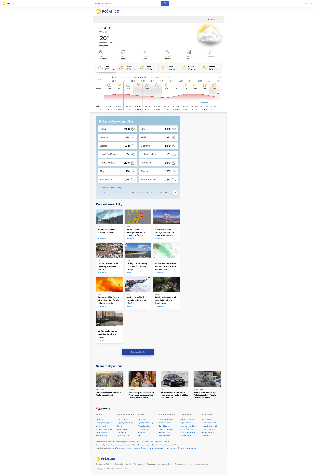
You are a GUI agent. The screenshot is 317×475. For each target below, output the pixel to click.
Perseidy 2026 (134, 442)
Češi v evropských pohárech (159, 442)
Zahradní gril (169, 445)
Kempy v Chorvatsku (187, 420)
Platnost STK (205, 436)
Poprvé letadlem (185, 423)
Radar (170, 464)
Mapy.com (111, 442)
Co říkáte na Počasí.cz (105, 464)
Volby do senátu (101, 432)
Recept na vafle (164, 432)
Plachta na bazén (117, 445)
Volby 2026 (100, 420)
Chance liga (142, 420)
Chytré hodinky (179, 448)
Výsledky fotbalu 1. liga (146, 423)
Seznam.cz (308, 3)
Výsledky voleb (101, 426)
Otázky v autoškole (207, 432)
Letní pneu (152, 448)
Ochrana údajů (139, 464)
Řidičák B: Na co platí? (209, 429)
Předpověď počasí (122, 442)
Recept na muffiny (165, 423)
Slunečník (135, 445)
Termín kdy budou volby (104, 429)
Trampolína (127, 445)
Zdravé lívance (164, 426)
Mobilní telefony (117, 448)
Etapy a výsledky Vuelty (125, 423)
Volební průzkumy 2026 (104, 423)
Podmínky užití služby (123, 464)
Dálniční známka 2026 (209, 423)
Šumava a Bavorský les (188, 426)
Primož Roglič (121, 432)
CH (137, 192)
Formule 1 (141, 432)
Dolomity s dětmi (186, 436)
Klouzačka (143, 445)
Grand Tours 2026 (123, 436)
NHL (139, 436)
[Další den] (218, 93)
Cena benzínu (144, 442)
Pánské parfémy (190, 448)
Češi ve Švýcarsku (186, 429)
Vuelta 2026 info (122, 420)
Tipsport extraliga (144, 426)
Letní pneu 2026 (206, 420)
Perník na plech (164, 436)
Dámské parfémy (142, 448)
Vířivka (177, 445)
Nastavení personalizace (198, 464)
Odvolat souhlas (181, 464)
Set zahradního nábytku (156, 445)
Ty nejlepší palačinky (166, 420)
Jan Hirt (119, 426)
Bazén (108, 445)
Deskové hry (161, 448)
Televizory (170, 448)
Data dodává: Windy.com (157, 464)
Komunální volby (101, 436)
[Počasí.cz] (107, 11)
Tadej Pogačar (122, 429)
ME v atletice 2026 (144, 429)
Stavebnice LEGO (129, 448)
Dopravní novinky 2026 (209, 426)
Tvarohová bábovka (166, 429)
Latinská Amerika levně (188, 432)
